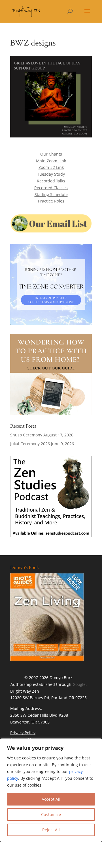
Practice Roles (51, 201)
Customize (51, 814)
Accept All (51, 799)
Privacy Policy (22, 732)
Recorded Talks (51, 181)
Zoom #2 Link (51, 167)
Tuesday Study (51, 174)
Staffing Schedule (51, 194)
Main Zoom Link (51, 160)
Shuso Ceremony (26, 435)
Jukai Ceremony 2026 (30, 443)
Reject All (51, 829)
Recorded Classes (51, 187)
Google (79, 684)
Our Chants (51, 154)
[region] (51, 790)
